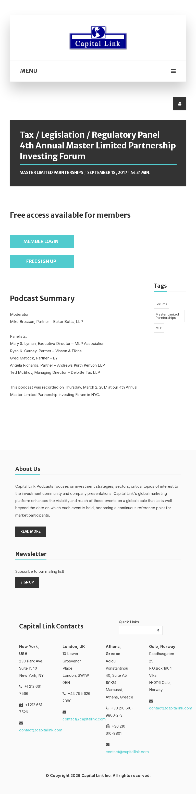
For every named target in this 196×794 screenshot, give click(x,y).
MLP (159, 328)
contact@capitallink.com (40, 730)
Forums (161, 304)
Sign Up (27, 582)
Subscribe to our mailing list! (39, 571)
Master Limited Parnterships (51, 172)
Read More (30, 531)
